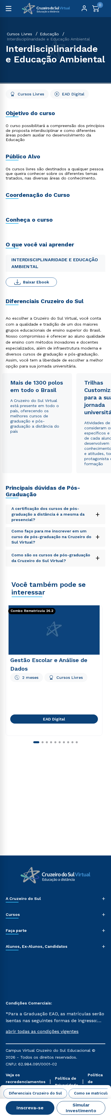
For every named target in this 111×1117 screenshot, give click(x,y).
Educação (49, 34)
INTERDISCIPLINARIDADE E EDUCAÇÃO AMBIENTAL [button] (54, 263)
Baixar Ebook (36, 282)
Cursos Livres (19, 34)
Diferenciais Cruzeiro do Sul (35, 1093)
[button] (55, 1031)
